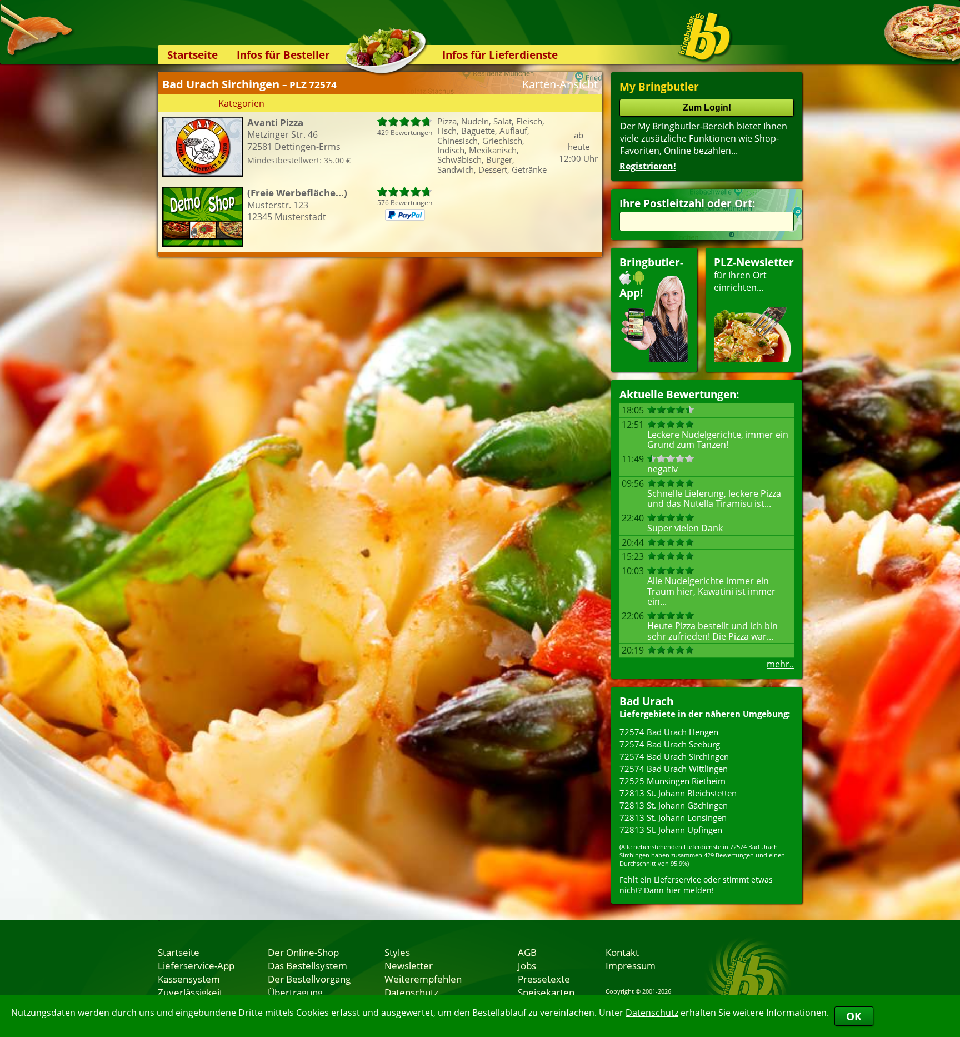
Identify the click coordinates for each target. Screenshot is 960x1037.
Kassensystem (189, 978)
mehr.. (780, 664)
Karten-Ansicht (560, 84)
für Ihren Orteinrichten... (754, 274)
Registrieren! (647, 166)
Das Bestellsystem (307, 965)
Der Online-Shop (303, 952)
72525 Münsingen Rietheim (672, 780)
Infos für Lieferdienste (500, 55)
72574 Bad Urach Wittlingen (673, 768)
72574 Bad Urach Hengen (668, 731)
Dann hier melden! (679, 890)
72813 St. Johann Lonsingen (673, 817)
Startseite (192, 55)
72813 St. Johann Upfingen (670, 829)
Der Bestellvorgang (309, 978)
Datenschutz (652, 1012)
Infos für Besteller (283, 55)
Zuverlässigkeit (190, 992)
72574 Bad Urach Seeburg (669, 744)
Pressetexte (544, 978)
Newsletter (408, 965)
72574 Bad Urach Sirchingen (674, 756)
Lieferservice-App (196, 965)
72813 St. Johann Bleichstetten (678, 793)
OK (854, 1016)
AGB (527, 952)
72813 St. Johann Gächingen (673, 805)
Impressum (631, 965)
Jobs (527, 965)
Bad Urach (646, 701)
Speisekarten (546, 992)
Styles (397, 952)
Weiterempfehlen (423, 978)
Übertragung (295, 992)
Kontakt (622, 952)
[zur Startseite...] (704, 36)
